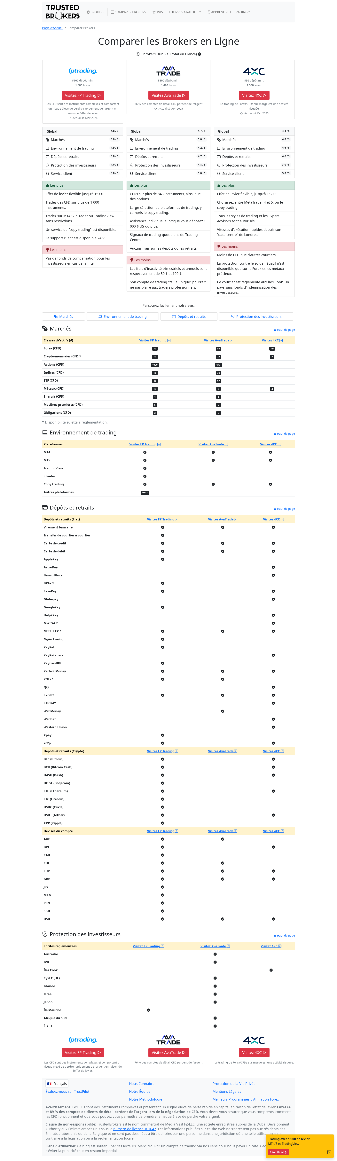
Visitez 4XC (270, 340)
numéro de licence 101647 (134, 1128)
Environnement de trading (125, 316)
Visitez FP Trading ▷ (83, 95)
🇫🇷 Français (57, 1083)
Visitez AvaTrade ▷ (168, 95)
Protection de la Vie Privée (234, 1083)
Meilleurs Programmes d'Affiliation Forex (246, 1099)
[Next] (199, 54)
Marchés (65, 316)
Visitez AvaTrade (217, 340)
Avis (159, 12)
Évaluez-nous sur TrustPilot (67, 1091)
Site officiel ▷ (278, 1152)
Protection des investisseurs (258, 316)
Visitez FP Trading (153, 340)
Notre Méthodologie (145, 1099)
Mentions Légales (227, 1091)
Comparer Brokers (130, 12)
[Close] (329, 1152)
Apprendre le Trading (229, 12)
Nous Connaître (141, 1083)
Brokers (97, 12)
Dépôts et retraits (191, 316)
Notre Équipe (140, 1091)
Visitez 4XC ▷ (254, 95)
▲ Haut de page (284, 329)
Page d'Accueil (52, 28)
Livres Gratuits (185, 12)
